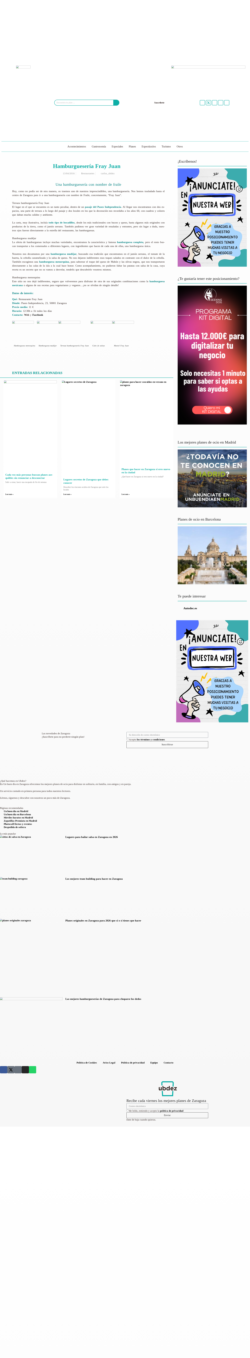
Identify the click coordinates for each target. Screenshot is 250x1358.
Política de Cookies (87, 1062)
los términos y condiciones (151, 739)
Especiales (117, 146)
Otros (180, 146)
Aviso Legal (109, 1062)
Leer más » (9, 494)
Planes (132, 146)
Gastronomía (99, 146)
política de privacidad (171, 1110)
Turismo (166, 146)
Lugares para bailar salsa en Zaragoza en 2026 (91, 837)
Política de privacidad (133, 1062)
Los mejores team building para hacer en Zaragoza (94, 878)
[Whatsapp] (226, 102)
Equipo (154, 1062)
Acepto (147, 739)
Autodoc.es (190, 608)
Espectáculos (149, 146)
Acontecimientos (76, 146)
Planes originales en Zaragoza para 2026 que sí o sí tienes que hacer (103, 920)
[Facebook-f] (202, 102)
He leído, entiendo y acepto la (156, 1110)
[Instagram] (220, 102)
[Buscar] (116, 102)
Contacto (168, 1062)
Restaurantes (87, 173)
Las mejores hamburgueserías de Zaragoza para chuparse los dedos (103, 998)
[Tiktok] (214, 102)
